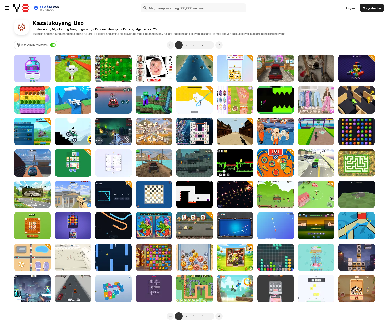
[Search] (145, 7)
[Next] (219, 45)
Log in (350, 8)
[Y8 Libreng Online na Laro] (21, 8)
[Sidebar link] (7, 8)
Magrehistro (372, 8)
